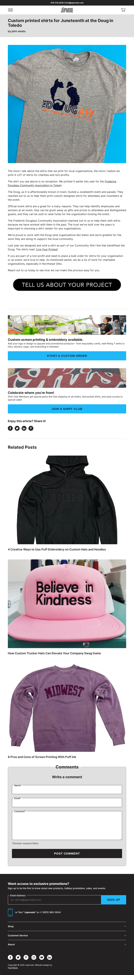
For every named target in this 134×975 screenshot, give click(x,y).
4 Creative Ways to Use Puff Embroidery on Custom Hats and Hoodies (57, 549)
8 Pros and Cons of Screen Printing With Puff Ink (42, 757)
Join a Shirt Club (67, 409)
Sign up (113, 899)
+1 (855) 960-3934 (50, 912)
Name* (18, 785)
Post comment (67, 853)
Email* (17, 798)
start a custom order (67, 355)
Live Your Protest (47, 249)
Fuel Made (13, 968)
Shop (11, 926)
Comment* (20, 811)
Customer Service (18, 935)
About (11, 944)
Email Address (18, 895)
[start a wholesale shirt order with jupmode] (67, 284)
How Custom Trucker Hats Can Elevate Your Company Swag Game (54, 653)
